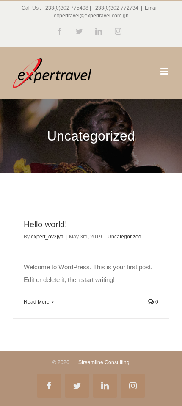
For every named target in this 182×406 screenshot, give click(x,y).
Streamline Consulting (104, 362)
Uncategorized (124, 237)
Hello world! (45, 224)
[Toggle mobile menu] (164, 71)
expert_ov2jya (47, 237)
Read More (37, 302)
